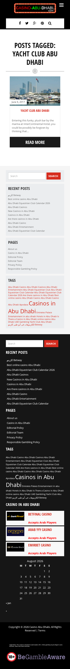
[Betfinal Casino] (35, 518)
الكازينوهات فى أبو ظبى (24, 324)
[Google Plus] (34, 23)
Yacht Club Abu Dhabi (35, 110)
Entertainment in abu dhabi (22, 316)
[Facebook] (20, 23)
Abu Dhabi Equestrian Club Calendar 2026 (29, 203)
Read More (35, 142)
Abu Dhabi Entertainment (21, 226)
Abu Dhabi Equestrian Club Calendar (26, 230)
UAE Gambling (22, 322)
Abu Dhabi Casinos (17, 207)
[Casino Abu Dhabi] (35, 8)
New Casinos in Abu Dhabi (21, 210)
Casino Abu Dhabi (42, 298)
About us (12, 248)
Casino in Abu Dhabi (18, 252)
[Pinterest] (42, 23)
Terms (41, 630)
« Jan (8, 603)
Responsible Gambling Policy (22, 268)
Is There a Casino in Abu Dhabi (33, 318)
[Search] (50, 23)
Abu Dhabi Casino (17, 222)
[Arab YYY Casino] (35, 533)
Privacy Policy (15, 264)
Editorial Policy (15, 257)
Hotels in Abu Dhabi (47, 316)
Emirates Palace (44, 312)
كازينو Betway (14, 195)
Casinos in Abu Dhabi (19, 214)
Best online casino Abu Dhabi (23, 199)
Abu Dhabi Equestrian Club (36, 289)
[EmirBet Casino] (35, 549)
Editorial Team (15, 260)
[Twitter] (27, 23)
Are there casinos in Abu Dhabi (23, 218)
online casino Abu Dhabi (18, 494)
